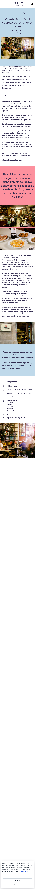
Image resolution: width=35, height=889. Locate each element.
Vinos (7, 72)
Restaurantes (17, 70)
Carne (20, 68)
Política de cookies (25, 871)
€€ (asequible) (19, 66)
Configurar (17, 885)
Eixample (12, 66)
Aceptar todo (17, 876)
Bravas (12, 68)
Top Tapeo (11, 70)
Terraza (28, 70)
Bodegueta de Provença (22, 275)
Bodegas (7, 68)
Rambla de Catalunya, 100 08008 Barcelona (20, 390)
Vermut (4, 72)
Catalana (25, 68)
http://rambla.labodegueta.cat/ (16, 418)
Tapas (23, 70)
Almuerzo (29, 66)
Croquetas (4, 70)
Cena (3, 68)
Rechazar (18, 880)
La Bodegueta (17, 260)
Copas (16, 68)
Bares (24, 66)
